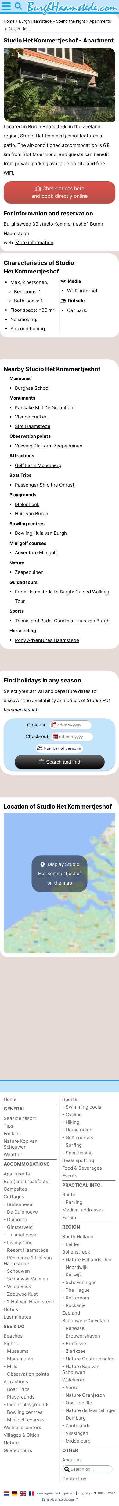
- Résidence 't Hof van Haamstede (28, 1260)
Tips (8, 1126)
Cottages (14, 1197)
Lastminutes (17, 1317)
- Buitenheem (19, 1204)
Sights (11, 1343)
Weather (13, 1154)
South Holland (77, 1237)
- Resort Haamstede (26, 1250)
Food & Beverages (82, 1168)
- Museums (16, 1351)
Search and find (63, 762)
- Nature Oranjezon (83, 1395)
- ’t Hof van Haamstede (29, 1302)
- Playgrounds (19, 1397)
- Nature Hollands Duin (87, 1259)
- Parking (72, 1202)
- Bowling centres (23, 1412)
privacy (69, 1493)
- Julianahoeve (20, 1235)
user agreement (48, 1493)
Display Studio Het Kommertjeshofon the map (59, 873)
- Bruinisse (74, 1343)
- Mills (10, 1366)
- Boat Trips (17, 1389)
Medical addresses (83, 1210)
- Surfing (72, 1145)
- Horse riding (77, 1130)
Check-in (37, 725)
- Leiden (71, 1244)
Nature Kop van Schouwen (21, 1144)
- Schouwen (17, 1271)
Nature (11, 1443)
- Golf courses (77, 1137)
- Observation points (26, 1374)
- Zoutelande (76, 1425)
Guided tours (18, 1450)
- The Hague (76, 1290)
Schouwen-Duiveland (85, 1320)
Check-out (38, 736)
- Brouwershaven (81, 1336)
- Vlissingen (75, 1433)
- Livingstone (18, 1242)
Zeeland (71, 1313)
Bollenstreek (76, 1252)
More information (34, 242)
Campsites (15, 1189)
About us (72, 1460)
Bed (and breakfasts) (27, 1181)
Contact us (74, 1479)
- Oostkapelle (77, 1403)
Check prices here (59, 192)
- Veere (70, 1387)
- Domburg (74, 1418)
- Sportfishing (77, 1153)
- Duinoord (15, 1219)
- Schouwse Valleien (26, 1279)
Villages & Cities (21, 1435)
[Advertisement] (59, 348)
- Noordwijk (75, 1267)
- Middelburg (76, 1441)
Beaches (13, 1336)
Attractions (16, 1382)
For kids (12, 1133)
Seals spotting (78, 1160)
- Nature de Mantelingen (89, 1410)
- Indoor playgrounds (26, 1404)
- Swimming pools (81, 1107)
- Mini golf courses (24, 1420)
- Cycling (72, 1114)
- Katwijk (72, 1275)
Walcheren (73, 1380)
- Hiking (70, 1122)
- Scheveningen (79, 1282)
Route (68, 1194)
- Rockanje (74, 1305)
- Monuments (18, 1359)
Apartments (17, 1174)
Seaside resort (20, 1118)
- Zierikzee (74, 1351)
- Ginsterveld (18, 1227)
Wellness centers (22, 1427)
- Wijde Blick (17, 1286)
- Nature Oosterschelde (88, 1359)
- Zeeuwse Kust (21, 1294)
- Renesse (73, 1328)
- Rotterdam (75, 1298)
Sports (69, 1099)
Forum (69, 1217)
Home (10, 1099)
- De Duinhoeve (21, 1212)
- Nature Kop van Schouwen (80, 1369)
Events (69, 1175)
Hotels (11, 1309)
